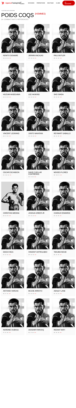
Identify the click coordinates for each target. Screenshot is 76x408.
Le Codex (22, 3)
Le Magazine (68, 3)
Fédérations (41, 3)
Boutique (50, 3)
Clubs (58, 3)
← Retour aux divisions (8, 10)
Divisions (31, 3)
